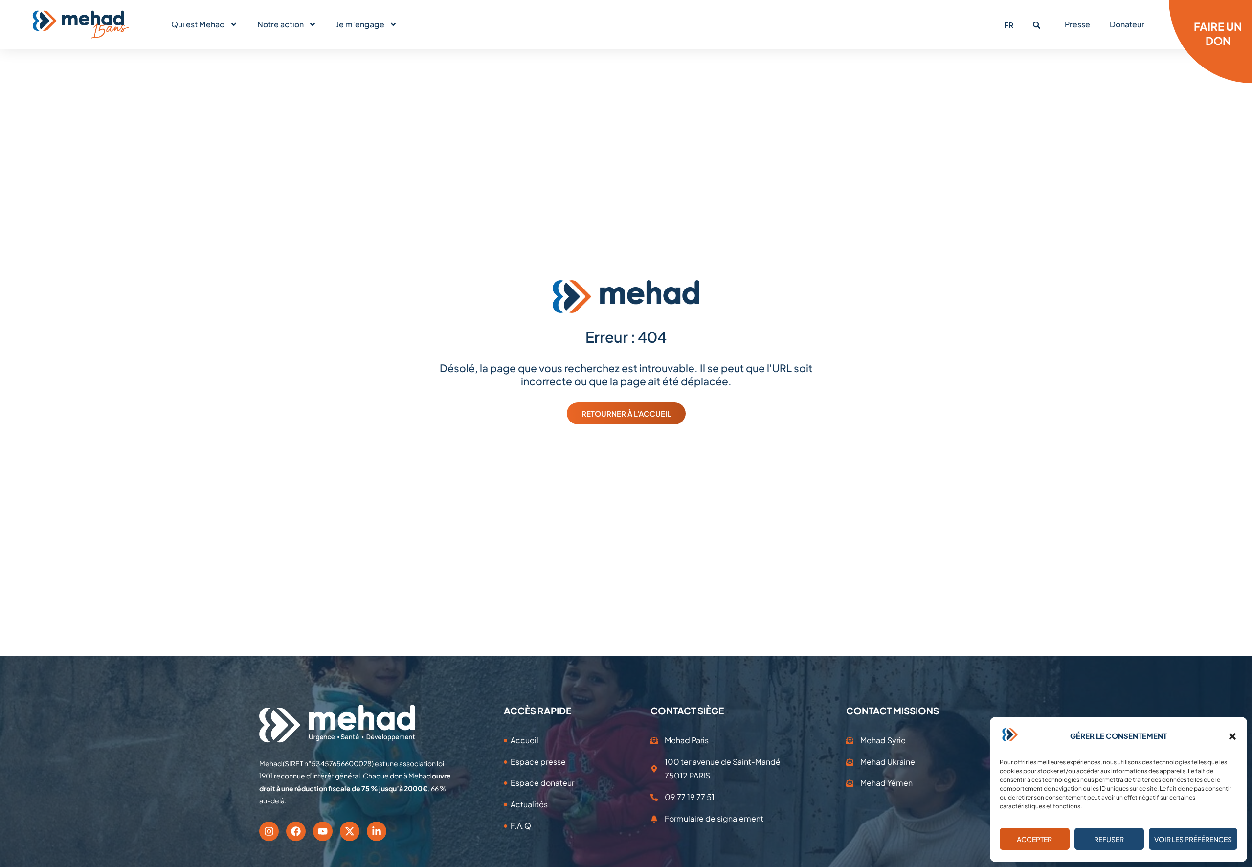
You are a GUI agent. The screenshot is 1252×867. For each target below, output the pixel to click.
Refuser (1109, 839)
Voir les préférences (1193, 839)
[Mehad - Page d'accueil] (80, 24)
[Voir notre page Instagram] (269, 831)
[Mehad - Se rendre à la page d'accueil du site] (337, 724)
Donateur (1127, 24)
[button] (1232, 736)
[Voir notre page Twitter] (349, 831)
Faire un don (1218, 33)
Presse (1077, 24)
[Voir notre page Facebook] (296, 831)
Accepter (1034, 839)
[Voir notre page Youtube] (323, 831)
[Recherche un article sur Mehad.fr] (1036, 25)
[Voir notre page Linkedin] (376, 831)
